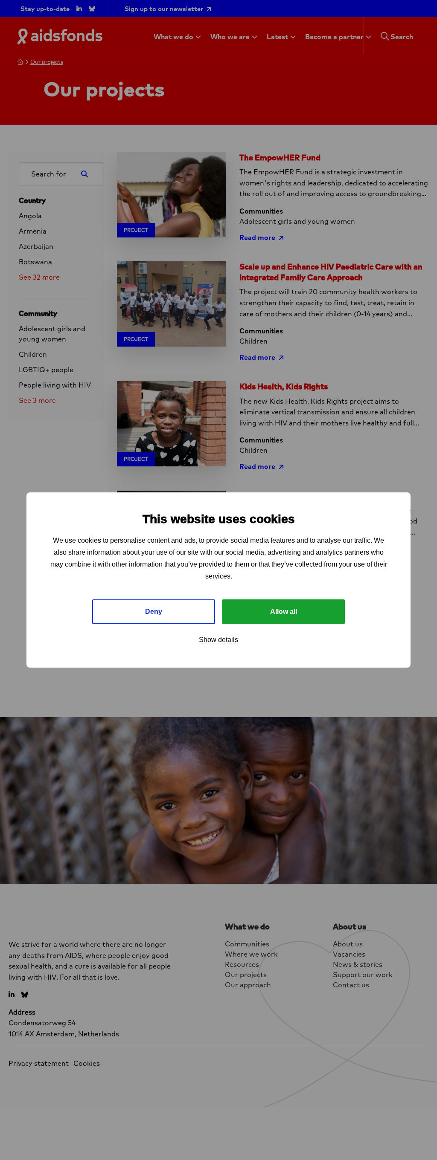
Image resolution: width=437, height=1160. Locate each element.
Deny (153, 611)
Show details (218, 639)
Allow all (283, 611)
